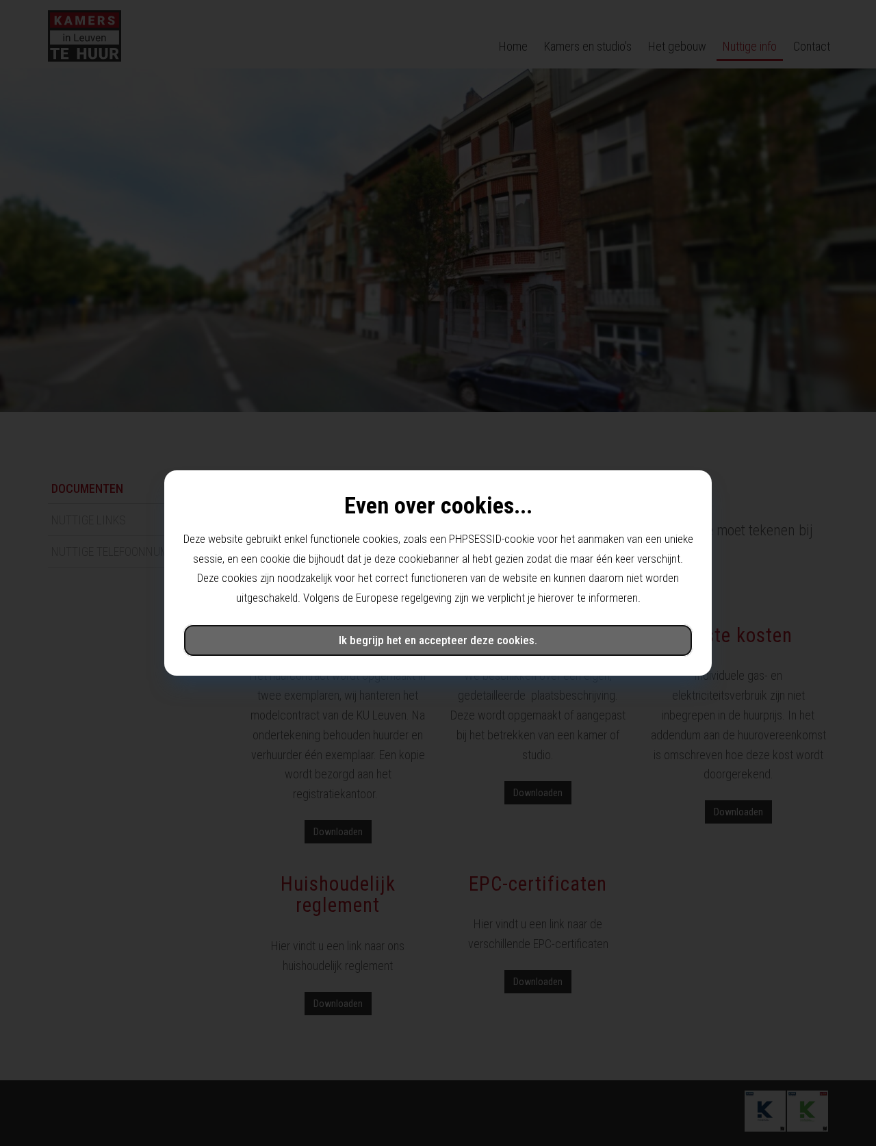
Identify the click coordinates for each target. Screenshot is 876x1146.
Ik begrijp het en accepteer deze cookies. (438, 640)
